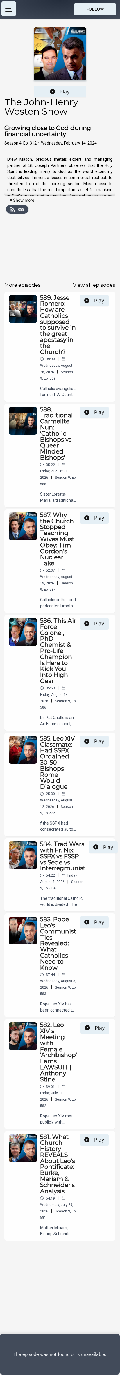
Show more (23, 200)
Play (65, 92)
